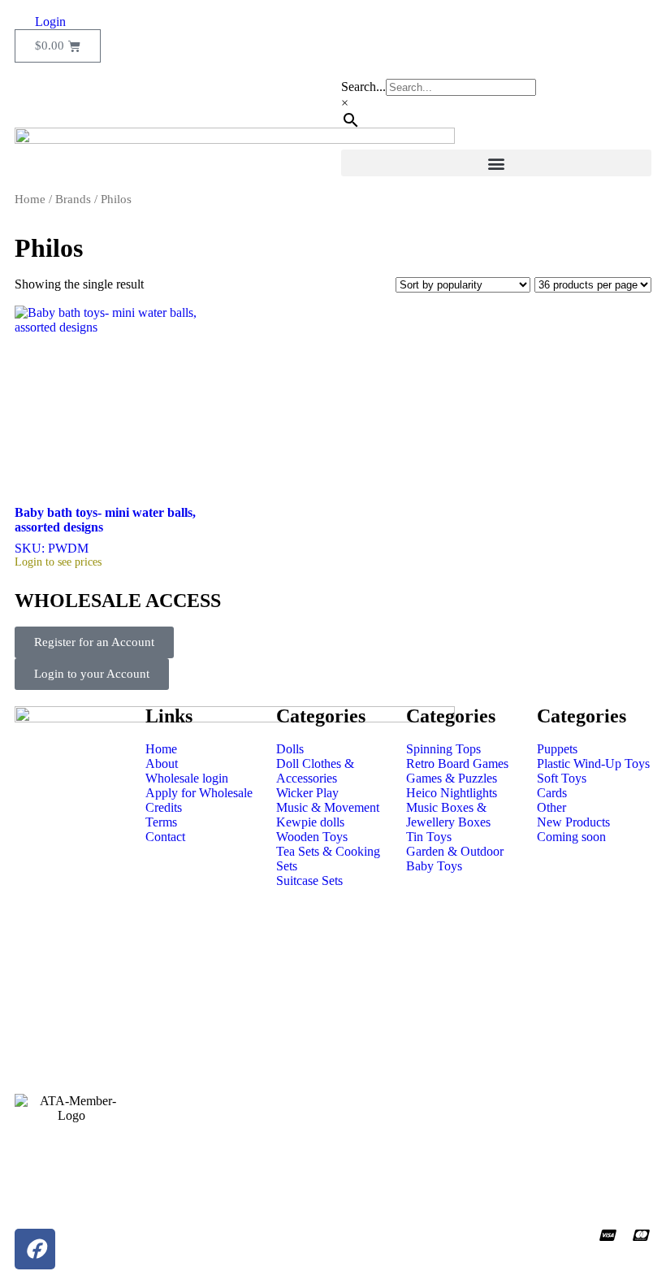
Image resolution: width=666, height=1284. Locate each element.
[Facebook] (35, 1249)
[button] (496, 163)
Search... (363, 86)
